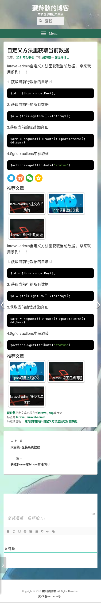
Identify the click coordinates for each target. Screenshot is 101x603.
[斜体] (13, 531)
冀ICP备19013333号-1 (50, 596)
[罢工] (25, 531)
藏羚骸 (46, 57)
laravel (42, 413)
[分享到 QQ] (11, 178)
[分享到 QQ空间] (39, 178)
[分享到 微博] (20, 178)
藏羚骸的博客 (50, 8)
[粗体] (8, 531)
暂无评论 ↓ (62, 57)
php (51, 413)
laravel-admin (36, 417)
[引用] (42, 531)
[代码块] (47, 531)
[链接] (53, 531)
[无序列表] (36, 531)
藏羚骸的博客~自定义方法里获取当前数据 (51, 421)
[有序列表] (30, 531)
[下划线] (19, 531)
